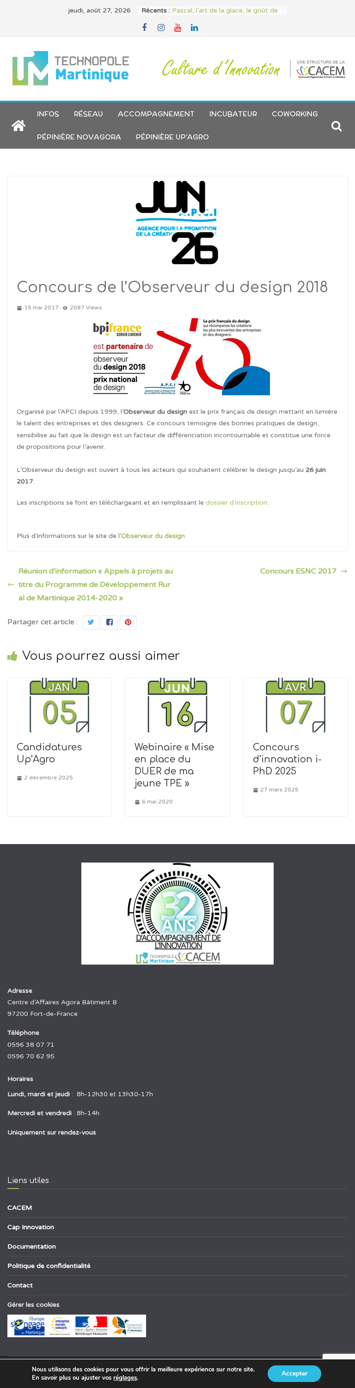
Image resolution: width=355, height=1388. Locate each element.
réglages (125, 1378)
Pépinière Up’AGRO (172, 137)
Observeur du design (153, 536)
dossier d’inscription (236, 503)
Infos (48, 114)
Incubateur (233, 114)
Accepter (294, 1373)
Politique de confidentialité (49, 1266)
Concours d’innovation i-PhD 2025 (287, 759)
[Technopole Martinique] (18, 126)
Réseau (88, 114)
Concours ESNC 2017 (298, 571)
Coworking (295, 114)
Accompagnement (156, 114)
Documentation (31, 1246)
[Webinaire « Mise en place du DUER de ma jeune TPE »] (177, 684)
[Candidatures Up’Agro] (59, 684)
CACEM (19, 1208)
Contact (20, 1285)
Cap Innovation (30, 1227)
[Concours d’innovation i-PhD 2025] (296, 684)
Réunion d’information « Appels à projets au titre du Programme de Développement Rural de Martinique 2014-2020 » (95, 585)
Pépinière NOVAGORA (79, 137)
